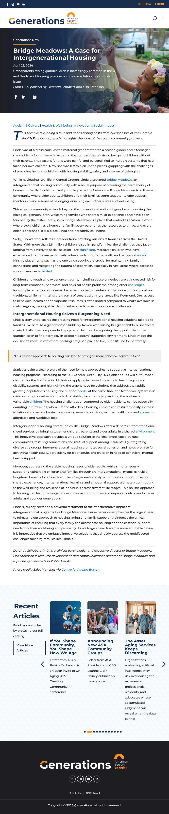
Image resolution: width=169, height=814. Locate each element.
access (145, 412)
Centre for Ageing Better (80, 569)
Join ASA (144, 4)
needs (81, 391)
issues (141, 255)
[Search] (155, 18)
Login (159, 4)
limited (46, 271)
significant (87, 250)
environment (145, 431)
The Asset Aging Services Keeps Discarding (132, 647)
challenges (136, 285)
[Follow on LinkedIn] (23, 4)
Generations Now (26, 40)
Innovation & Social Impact (94, 125)
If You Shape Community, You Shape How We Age (55, 647)
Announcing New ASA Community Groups (92, 647)
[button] (163, 663)
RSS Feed (93, 793)
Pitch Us (75, 793)
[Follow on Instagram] (13, 4)
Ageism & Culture (26, 125)
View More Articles (25, 648)
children (36, 401)
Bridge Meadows (119, 180)
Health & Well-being (57, 125)
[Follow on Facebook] (7, 4)
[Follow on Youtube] (18, 4)
